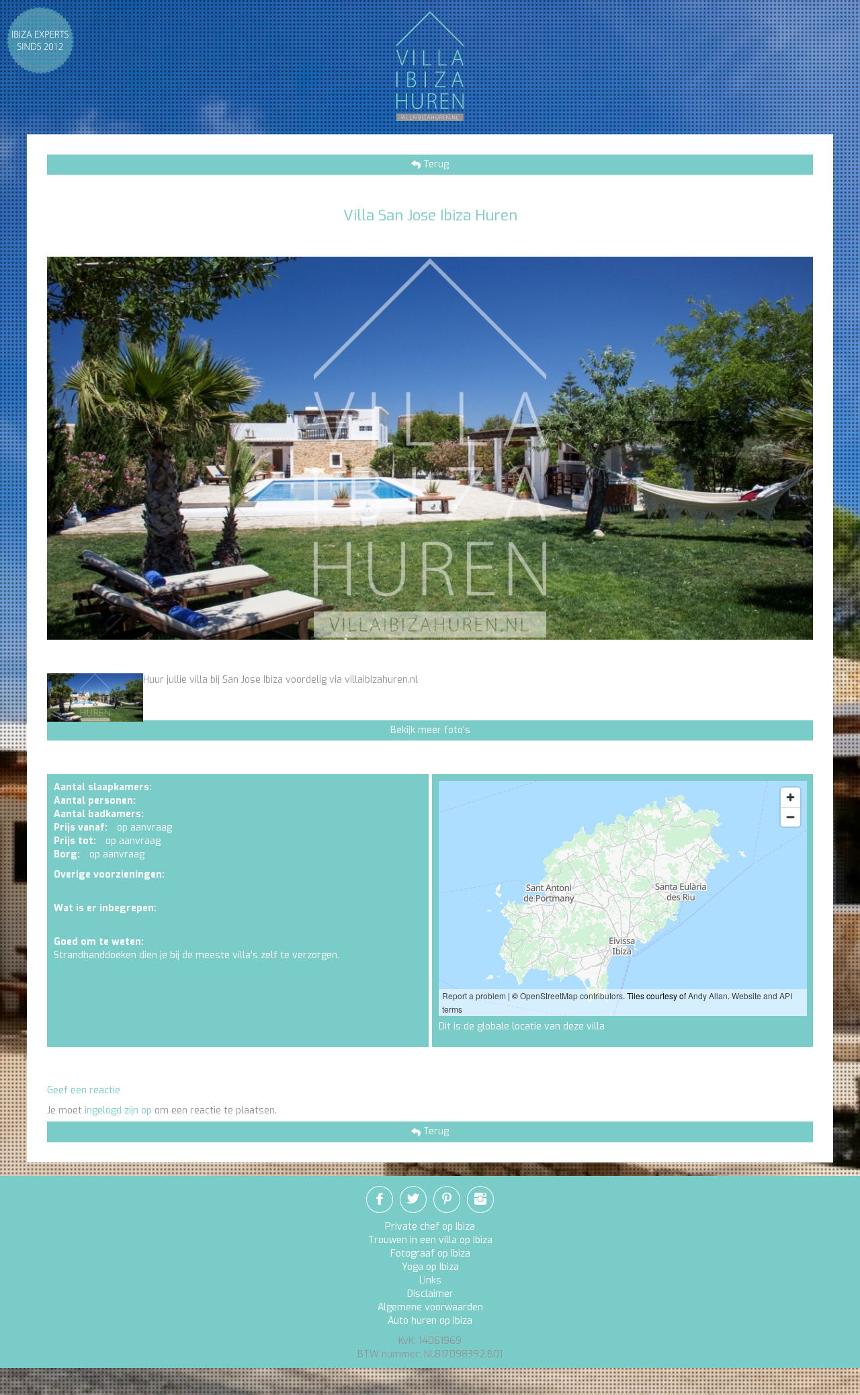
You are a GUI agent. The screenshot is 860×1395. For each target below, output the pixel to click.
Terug (435, 164)
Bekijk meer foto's (430, 730)
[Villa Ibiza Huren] (430, 65)
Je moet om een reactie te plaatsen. (162, 1110)
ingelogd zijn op (118, 1110)
